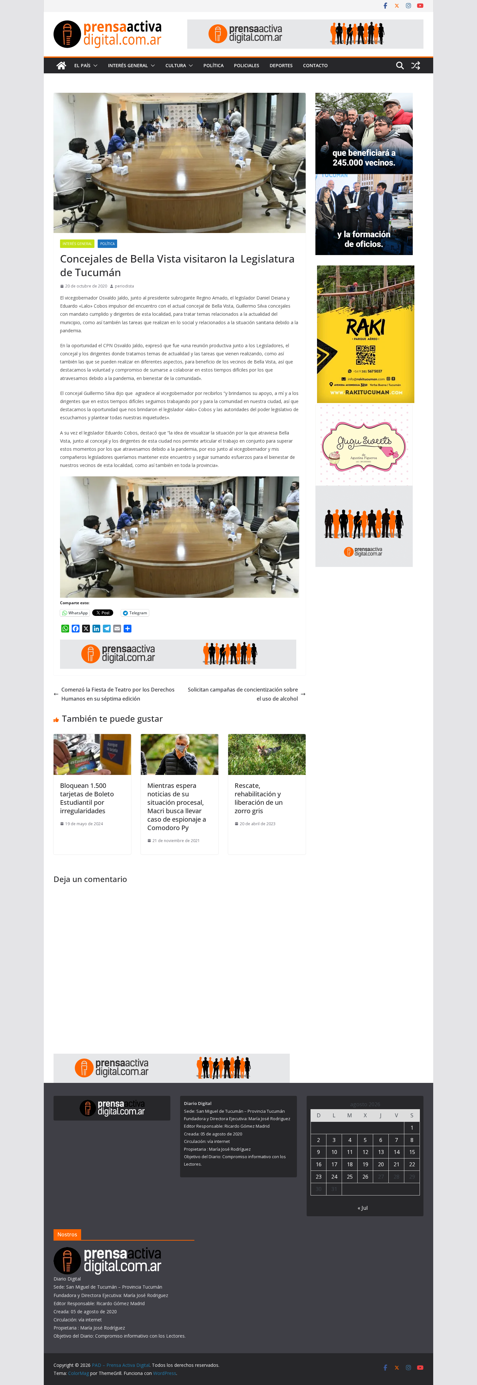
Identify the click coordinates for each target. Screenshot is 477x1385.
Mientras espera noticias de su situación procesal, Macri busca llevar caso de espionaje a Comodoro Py (176, 806)
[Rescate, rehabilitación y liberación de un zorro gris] (267, 738)
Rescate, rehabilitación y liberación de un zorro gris (259, 798)
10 (334, 1152)
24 (334, 1176)
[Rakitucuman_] (365, 269)
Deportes (281, 65)
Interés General (128, 65)
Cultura (175, 65)
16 (319, 1164)
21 (396, 1164)
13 (381, 1152)
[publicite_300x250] (364, 490)
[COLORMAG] (107, 1251)
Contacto (315, 65)
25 (350, 1176)
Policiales (246, 65)
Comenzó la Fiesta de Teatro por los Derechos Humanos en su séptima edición (118, 694)
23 (319, 1176)
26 (365, 1176)
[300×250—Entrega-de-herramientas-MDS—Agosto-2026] (364, 178)
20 (381, 1164)
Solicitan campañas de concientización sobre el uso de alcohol (243, 694)
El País (82, 65)
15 (412, 1152)
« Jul (363, 1207)
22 (412, 1164)
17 (334, 1164)
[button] (94, 65)
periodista (124, 286)
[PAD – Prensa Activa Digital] (61, 65)
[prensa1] (305, 24)
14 (396, 1152)
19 (365, 1164)
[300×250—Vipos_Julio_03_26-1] (364, 97)
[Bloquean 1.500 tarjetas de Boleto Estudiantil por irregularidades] (92, 738)
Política (213, 65)
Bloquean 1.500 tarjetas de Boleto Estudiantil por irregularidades (87, 798)
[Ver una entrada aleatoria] (415, 65)
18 (350, 1164)
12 (365, 1152)
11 (350, 1152)
